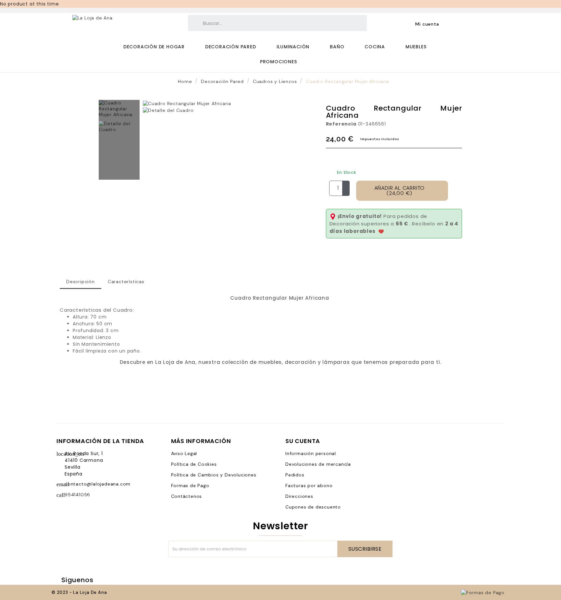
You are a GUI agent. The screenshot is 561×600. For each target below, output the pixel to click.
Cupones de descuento (313, 507)
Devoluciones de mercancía (318, 464)
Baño (337, 46)
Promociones (278, 61)
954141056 (77, 495)
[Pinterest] (130, 580)
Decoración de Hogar (154, 46)
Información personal (310, 453)
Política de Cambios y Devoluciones (213, 475)
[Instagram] (142, 580)
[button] (149, 106)
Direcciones (299, 496)
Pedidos (295, 475)
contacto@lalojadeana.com (98, 484)
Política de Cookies (194, 464)
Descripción (80, 281)
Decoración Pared (230, 46)
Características (126, 281)
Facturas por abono (308, 485)
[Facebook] (107, 580)
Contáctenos (186, 496)
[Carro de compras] (459, 24)
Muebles (416, 46)
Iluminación (293, 46)
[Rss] (119, 580)
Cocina (375, 46)
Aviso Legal (184, 453)
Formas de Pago (190, 485)
